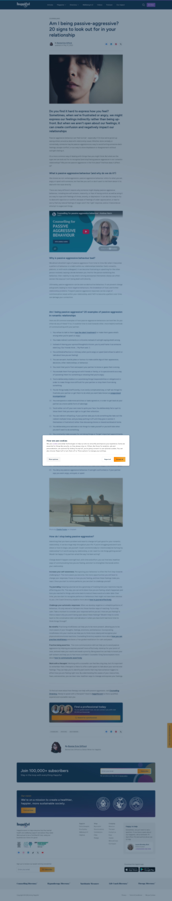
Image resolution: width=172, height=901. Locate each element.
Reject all (107, 459)
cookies (55, 444)
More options (53, 459)
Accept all (119, 459)
